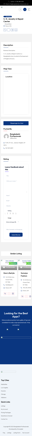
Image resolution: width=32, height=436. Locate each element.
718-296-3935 (27, 288)
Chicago (3, 394)
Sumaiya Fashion (24, 274)
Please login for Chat (16, 123)
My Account (4, 409)
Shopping (8, 16)
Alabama (3, 397)
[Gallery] (13, 293)
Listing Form (16, 433)
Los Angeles (4, 387)
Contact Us (4, 419)
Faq (4, 433)
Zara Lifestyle (9, 273)
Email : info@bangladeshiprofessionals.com (17, 4)
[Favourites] (8, 29)
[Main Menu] (29, 9)
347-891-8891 (9, 148)
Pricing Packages (6, 412)
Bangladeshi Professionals (15, 135)
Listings (3, 406)
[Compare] (4, 29)
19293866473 (9, 285)
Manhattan (4, 384)
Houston (3, 391)
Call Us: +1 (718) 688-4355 (17, 1)
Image (9, 218)
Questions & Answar (6, 416)
